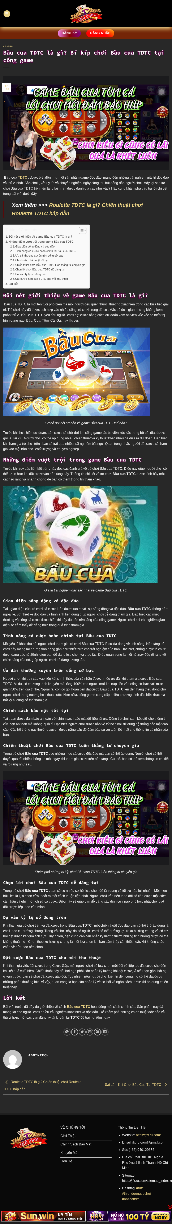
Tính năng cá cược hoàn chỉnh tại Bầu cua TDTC (45, 251)
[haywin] (129, 1216)
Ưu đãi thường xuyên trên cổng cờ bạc (39, 255)
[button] (6, 13)
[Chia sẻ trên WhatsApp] (67, 1032)
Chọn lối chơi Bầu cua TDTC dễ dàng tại (40, 269)
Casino (8, 46)
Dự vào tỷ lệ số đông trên (31, 274)
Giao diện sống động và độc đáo (35, 246)
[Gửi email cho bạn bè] (89, 1032)
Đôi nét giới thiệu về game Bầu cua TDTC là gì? (40, 236)
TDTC (23, 177)
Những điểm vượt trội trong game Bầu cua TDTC (41, 241)
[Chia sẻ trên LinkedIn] (105, 1032)
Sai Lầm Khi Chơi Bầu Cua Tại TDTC (133, 1085)
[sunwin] (43, 1216)
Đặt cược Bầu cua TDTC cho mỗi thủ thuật (41, 278)
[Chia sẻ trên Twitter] (82, 1032)
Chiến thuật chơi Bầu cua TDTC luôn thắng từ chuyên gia (50, 264)
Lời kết (13, 283)
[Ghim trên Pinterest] (97, 1032)
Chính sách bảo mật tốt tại (31, 260)
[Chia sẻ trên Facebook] (74, 1032)
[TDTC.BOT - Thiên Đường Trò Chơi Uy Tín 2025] (86, 13)
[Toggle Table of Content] (80, 230)
